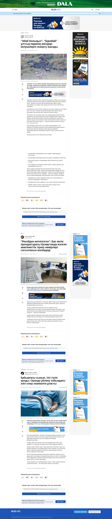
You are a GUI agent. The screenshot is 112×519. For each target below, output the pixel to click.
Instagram (61, 224)
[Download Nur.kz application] (56, 4)
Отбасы (22, 32)
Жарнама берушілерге (95, 511)
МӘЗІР (15, 9)
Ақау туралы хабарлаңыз (80, 511)
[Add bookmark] (22, 99)
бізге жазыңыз (42, 191)
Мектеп (26, 32)
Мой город (38, 423)
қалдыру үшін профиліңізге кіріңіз (50, 211)
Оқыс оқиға (23, 369)
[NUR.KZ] (56, 10)
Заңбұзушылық (30, 369)
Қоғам (22, 233)
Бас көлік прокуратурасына (34, 290)
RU (92, 9)
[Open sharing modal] (22, 95)
